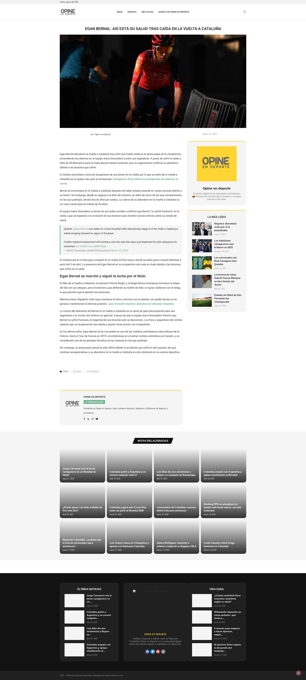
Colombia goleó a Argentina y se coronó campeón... (99, 615)
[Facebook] (147, 651)
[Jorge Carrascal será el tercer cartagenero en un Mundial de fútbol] (74, 600)
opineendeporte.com (114, 675)
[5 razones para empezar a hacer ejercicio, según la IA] (202, 633)
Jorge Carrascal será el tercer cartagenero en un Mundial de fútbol (79, 471)
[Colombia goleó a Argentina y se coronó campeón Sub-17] (129, 466)
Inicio (120, 12)
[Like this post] (65, 144)
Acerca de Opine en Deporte (173, 12)
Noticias (132, 12)
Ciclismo (77, 371)
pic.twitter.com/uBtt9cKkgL (91, 246)
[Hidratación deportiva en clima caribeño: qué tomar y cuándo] (202, 617)
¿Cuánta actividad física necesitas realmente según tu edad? (227, 598)
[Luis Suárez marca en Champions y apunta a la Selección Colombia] (129, 537)
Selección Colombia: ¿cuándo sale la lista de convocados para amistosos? (82, 543)
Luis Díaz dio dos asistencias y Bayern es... (98, 631)
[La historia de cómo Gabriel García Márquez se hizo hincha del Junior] (202, 281)
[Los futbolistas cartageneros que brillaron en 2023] (202, 246)
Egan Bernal (93, 371)
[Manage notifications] (298, 673)
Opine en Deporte (103, 134)
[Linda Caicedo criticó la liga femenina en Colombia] (223, 537)
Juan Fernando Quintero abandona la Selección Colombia (141, 304)
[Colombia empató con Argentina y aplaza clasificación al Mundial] (223, 466)
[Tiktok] (163, 651)
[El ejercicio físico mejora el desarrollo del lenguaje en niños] (202, 649)
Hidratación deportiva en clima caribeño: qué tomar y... (227, 615)
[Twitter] (152, 651)
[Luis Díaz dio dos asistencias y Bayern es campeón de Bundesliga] (176, 466)
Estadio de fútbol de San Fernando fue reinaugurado (227, 298)
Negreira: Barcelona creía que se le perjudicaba (225, 227)
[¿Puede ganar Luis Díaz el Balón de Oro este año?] (82, 501)
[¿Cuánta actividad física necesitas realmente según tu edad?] (202, 600)
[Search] (244, 12)
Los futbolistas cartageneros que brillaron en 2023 (224, 244)
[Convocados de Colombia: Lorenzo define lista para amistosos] (176, 501)
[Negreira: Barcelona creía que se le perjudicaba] (202, 228)
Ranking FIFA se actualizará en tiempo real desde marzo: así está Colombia (222, 507)
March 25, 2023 (119, 251)
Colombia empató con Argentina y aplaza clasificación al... (99, 647)
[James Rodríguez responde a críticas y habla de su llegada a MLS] (176, 537)
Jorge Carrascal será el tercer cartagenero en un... (99, 598)
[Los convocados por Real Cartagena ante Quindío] (202, 262)
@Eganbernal (80, 229)
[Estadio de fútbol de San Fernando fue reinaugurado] (202, 300)
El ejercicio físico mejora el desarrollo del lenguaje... (227, 647)
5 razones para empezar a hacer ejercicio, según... (227, 631)
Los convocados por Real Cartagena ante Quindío (225, 261)
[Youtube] (158, 651)
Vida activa (147, 12)
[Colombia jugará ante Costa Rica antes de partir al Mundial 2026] (129, 501)
